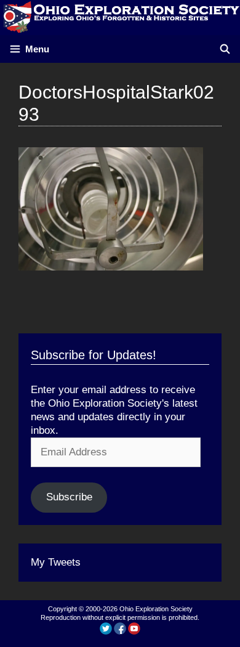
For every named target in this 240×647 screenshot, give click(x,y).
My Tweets (56, 562)
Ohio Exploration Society (156, 608)
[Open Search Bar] (225, 49)
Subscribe (69, 497)
